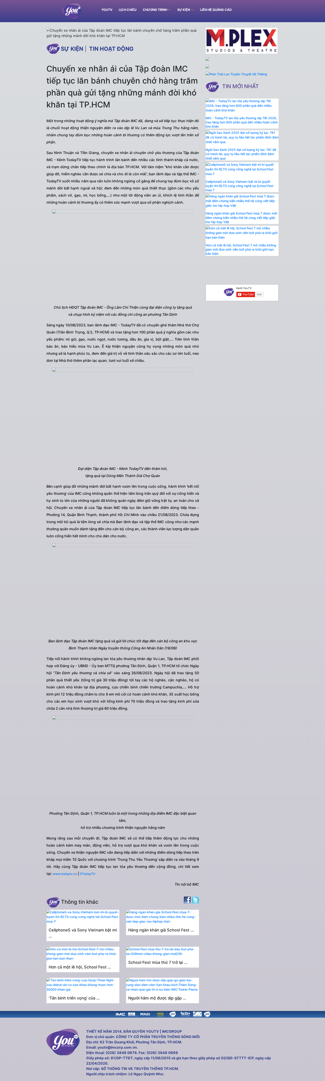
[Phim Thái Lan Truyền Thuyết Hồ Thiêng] (236, 74)
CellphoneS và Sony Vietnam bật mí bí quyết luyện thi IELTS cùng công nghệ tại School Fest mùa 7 (239, 186)
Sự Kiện (183, 10)
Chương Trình (155, 10)
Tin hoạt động (111, 48)
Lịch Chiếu (127, 10)
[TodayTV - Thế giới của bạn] (185, 1014)
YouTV (106, 10)
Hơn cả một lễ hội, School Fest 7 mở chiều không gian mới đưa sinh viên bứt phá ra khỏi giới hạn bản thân (241, 249)
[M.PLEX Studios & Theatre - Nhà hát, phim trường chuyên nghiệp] (145, 1014)
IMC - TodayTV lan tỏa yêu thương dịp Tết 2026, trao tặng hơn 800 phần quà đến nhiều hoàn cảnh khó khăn (242, 122)
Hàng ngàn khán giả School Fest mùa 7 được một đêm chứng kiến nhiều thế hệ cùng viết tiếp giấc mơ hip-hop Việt (241, 217)
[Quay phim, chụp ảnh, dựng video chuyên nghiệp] (120, 1014)
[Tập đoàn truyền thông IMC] (197, 1014)
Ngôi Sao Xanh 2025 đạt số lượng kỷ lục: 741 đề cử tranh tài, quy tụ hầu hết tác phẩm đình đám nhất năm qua (241, 154)
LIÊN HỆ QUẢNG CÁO (216, 10)
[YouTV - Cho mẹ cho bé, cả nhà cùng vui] (173, 1014)
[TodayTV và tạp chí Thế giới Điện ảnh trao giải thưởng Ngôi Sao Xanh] (160, 1014)
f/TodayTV (87, 874)
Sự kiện (72, 48)
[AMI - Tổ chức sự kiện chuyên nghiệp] (133, 1014)
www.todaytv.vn (65, 874)
